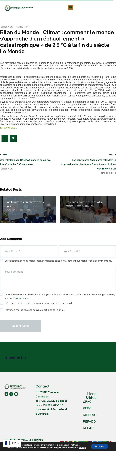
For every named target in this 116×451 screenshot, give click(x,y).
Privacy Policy (20, 298)
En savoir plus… (9, 127)
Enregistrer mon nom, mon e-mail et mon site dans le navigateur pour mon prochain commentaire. (58, 260)
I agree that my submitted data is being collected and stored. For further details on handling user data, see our (60, 296)
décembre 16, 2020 (15, 210)
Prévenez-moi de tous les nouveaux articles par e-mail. (35, 310)
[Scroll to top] (110, 448)
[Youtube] (16, 394)
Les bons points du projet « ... (86, 201)
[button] (70, 7)
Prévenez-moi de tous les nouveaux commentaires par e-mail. (38, 303)
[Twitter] (6, 394)
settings (82, 447)
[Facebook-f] (11, 394)
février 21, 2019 (73, 206)
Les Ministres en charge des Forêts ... (25, 203)
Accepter (99, 446)
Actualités (23, 27)
